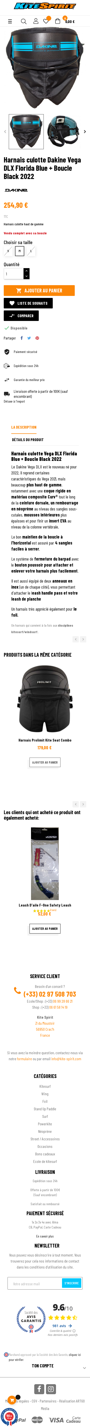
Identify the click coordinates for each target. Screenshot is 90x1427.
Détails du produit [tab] (28, 439)
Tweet (29, 337)
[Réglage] (35, 21)
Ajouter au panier (39, 290)
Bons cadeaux (45, 1153)
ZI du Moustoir (45, 1023)
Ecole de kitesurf (45, 1161)
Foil (45, 1101)
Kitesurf (45, 1086)
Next (85, 131)
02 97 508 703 (57, 994)
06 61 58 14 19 (58, 1007)
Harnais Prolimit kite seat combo (45, 740)
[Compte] (8, 12)
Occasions (45, 1146)
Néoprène (45, 1131)
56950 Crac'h (45, 1029)
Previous (5, 131)
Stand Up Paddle (45, 1108)
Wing (45, 1093)
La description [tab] (23, 427)
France (45, 1035)
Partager (21, 337)
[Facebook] (39, 1389)
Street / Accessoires (45, 1138)
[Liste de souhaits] (46, 21)
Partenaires (48, 1400)
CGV (34, 1400)
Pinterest (37, 337)
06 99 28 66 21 (62, 1001)
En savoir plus (45, 1236)
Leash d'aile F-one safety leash (45, 905)
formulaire (25, 1058)
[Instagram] (51, 1389)
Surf (45, 1116)
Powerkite (45, 1123)
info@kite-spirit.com (66, 1058)
